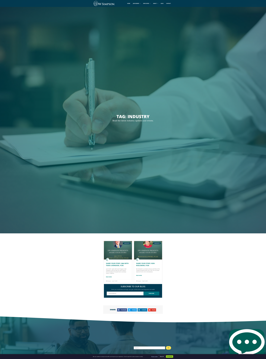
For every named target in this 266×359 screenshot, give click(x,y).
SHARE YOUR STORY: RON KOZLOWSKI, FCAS (145, 264)
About (156, 4)
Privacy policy (154, 356)
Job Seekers (137, 4)
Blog (163, 4)
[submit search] (168, 348)
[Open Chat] (247, 343)
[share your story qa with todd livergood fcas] (118, 250)
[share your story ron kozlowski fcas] (148, 250)
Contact (169, 4)
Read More (109, 277)
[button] (122, 309)
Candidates (106, 340)
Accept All (169, 356)
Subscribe (151, 293)
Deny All (162, 356)
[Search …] (149, 347)
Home (129, 4)
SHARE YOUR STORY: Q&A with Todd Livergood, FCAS (117, 264)
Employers (147, 4)
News (113, 347)
